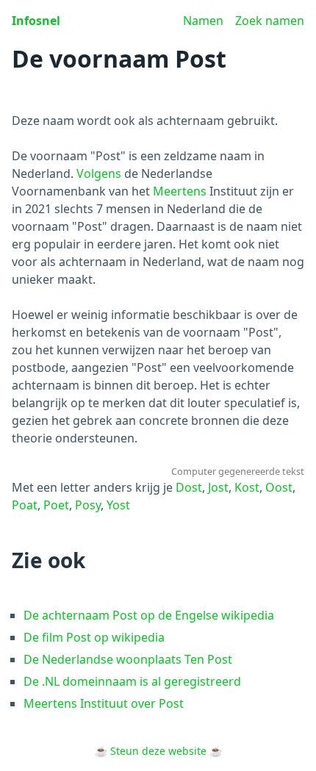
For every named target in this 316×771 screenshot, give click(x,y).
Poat (24, 505)
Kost (246, 487)
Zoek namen (269, 20)
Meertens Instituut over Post (104, 703)
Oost (278, 487)
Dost (189, 487)
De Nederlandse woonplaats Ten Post (128, 659)
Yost (118, 505)
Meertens (180, 191)
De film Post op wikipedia (94, 637)
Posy (88, 505)
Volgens (98, 173)
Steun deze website (158, 751)
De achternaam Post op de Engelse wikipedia (149, 615)
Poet (56, 505)
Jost (218, 487)
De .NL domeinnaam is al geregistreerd (132, 681)
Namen (203, 20)
